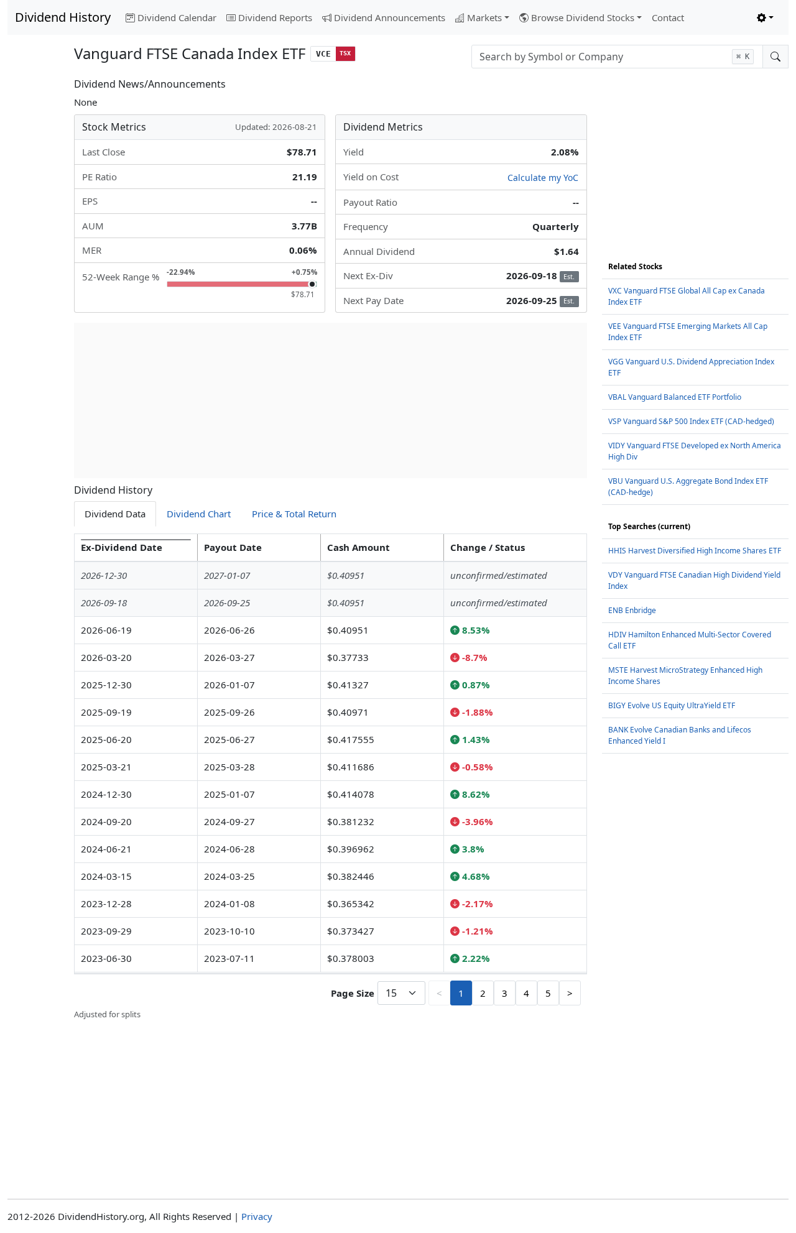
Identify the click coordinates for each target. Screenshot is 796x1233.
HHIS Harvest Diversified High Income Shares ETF (694, 550)
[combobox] (617, 56)
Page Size (352, 993)
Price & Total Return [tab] (294, 513)
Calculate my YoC (542, 177)
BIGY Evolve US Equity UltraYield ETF (671, 705)
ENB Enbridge (632, 610)
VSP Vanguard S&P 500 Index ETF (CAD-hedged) (691, 421)
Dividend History (63, 17)
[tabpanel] (330, 777)
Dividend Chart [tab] (199, 513)
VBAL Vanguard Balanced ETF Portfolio (674, 397)
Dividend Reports (275, 17)
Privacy (256, 1216)
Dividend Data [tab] (115, 513)
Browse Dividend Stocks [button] (582, 17)
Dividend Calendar (176, 17)
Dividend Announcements (389, 17)
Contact (668, 17)
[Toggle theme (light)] (765, 18)
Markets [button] (484, 17)
